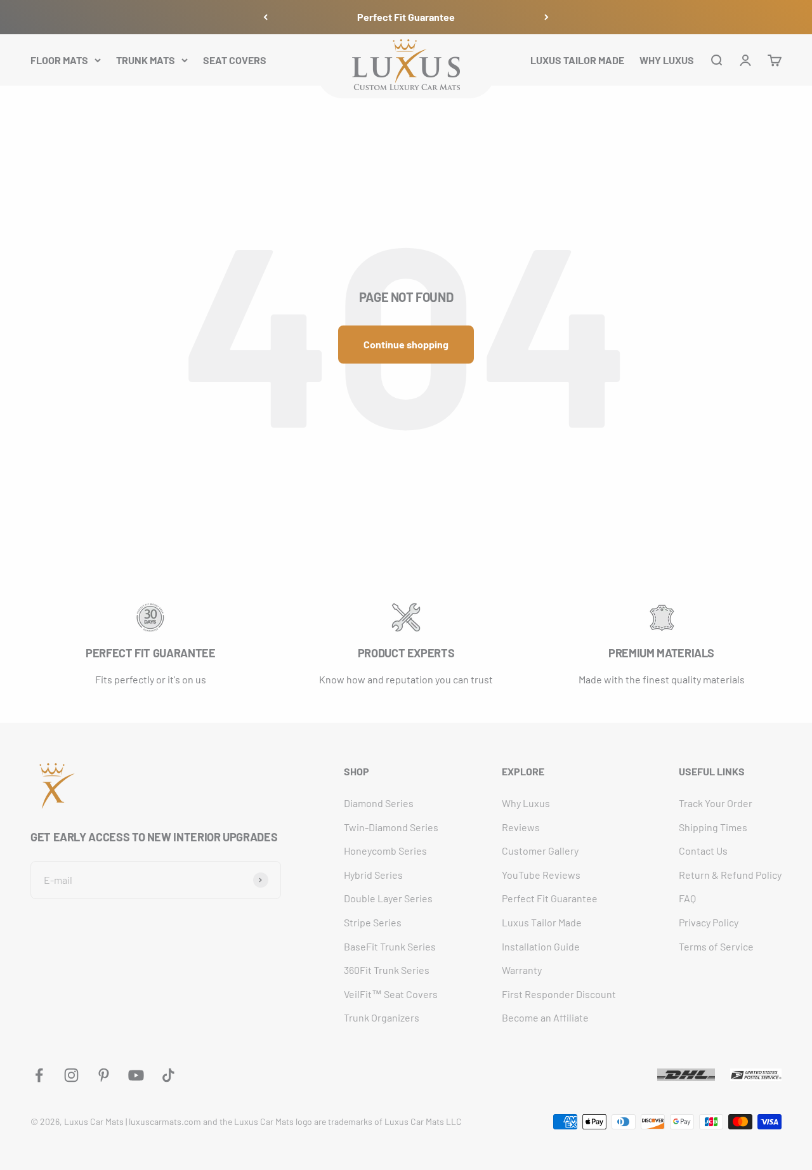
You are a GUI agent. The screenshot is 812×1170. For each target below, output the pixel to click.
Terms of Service (716, 946)
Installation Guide (541, 946)
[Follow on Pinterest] (103, 1075)
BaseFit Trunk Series (390, 946)
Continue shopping (406, 344)
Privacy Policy (708, 922)
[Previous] (265, 17)
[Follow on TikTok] (168, 1075)
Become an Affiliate (545, 1017)
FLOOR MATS (59, 59)
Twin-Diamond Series (391, 827)
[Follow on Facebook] (39, 1075)
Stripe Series (373, 922)
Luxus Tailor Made (542, 922)
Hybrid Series (373, 875)
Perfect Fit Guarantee (406, 17)
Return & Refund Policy (730, 875)
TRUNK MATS (145, 59)
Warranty (522, 970)
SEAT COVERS (234, 59)
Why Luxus (526, 803)
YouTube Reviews (541, 875)
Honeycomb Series (385, 851)
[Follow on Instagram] (71, 1075)
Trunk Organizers (381, 1017)
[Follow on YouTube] (136, 1075)
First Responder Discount (559, 994)
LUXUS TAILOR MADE (577, 59)
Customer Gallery (540, 851)
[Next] (546, 17)
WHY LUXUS (666, 59)
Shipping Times (713, 827)
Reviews (521, 827)
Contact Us (703, 851)
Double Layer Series (388, 898)
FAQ (687, 898)
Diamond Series (379, 803)
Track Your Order (715, 803)
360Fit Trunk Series (386, 970)
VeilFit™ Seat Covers (391, 994)
